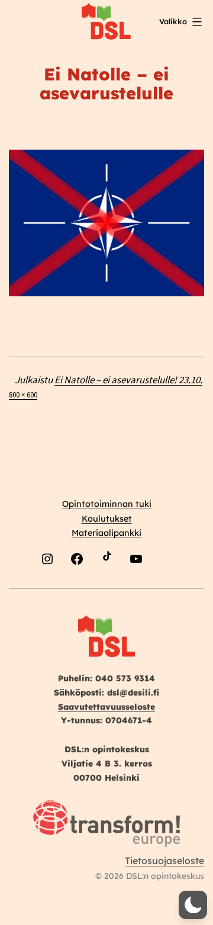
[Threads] (165, 586)
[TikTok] (106, 586)
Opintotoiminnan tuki (106, 504)
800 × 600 (23, 394)
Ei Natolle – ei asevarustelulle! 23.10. (128, 379)
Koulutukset (107, 518)
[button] (193, 905)
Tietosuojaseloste (164, 860)
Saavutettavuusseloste (106, 706)
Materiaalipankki (106, 533)
